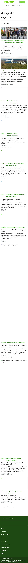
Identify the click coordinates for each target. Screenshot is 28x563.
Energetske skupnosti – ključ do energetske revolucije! (13, 230)
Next (24, 507)
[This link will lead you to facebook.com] (1, 523)
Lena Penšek (3, 209)
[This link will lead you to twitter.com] (7, 523)
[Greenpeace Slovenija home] (11, 2)
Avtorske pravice (5, 541)
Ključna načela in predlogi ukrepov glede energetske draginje (13, 463)
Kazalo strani (4, 550)
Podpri (13, 5)
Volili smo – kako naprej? (8, 495)
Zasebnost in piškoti (5, 544)
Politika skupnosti (5, 547)
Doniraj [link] (22, 1)
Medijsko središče (5, 534)
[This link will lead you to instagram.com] (4, 523)
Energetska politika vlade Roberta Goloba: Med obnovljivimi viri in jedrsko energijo (13, 73)
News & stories (5, 9)
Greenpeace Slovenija (8, 518)
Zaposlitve (3, 531)
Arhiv (2, 553)
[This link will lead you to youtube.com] (9, 523)
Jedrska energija (9, 40)
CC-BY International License (13, 561)
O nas (2, 528)
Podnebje (2, 458)
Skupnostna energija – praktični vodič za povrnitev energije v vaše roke (12, 139)
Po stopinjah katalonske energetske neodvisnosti (11, 200)
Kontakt (3, 537)
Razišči (7, 5)
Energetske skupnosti (10, 42)
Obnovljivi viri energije (19, 40)
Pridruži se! (19, 5)
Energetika (2, 40)
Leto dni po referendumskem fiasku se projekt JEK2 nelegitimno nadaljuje (12, 46)
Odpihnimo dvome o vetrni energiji (11, 168)
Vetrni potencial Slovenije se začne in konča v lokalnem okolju (13, 346)
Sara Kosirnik (3, 145)
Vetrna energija (19, 42)
